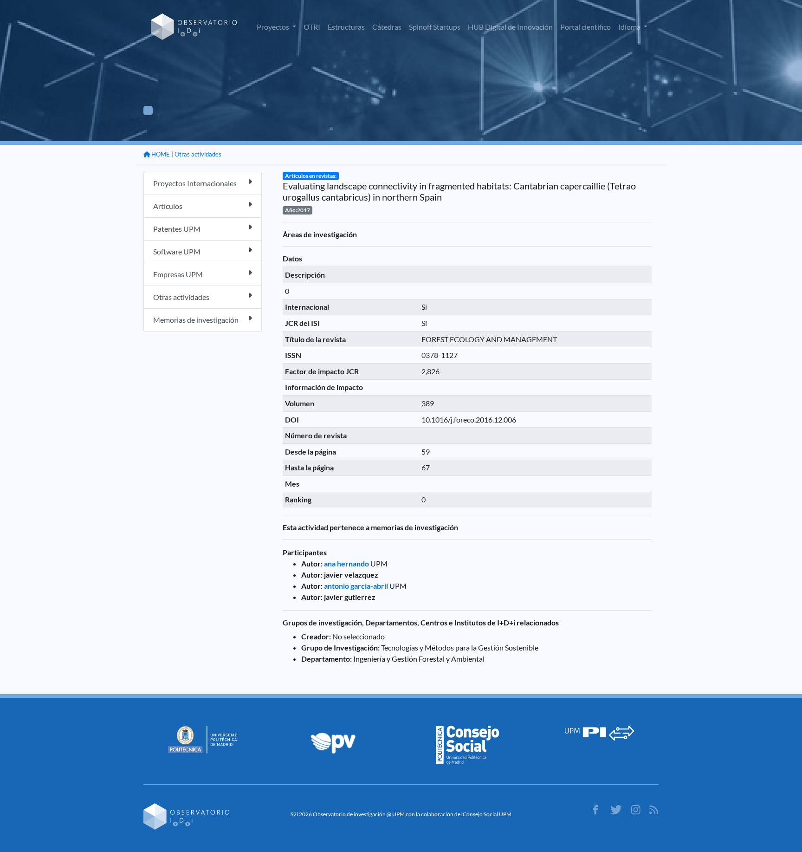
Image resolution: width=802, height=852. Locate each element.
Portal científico (585, 26)
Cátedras (386, 26)
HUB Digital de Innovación (510, 26)
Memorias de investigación (196, 319)
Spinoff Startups (434, 26)
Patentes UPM (176, 228)
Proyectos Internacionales (195, 183)
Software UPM (176, 251)
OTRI (312, 26)
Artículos (167, 206)
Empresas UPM (178, 274)
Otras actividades (198, 154)
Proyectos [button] (274, 26)
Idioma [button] (630, 26)
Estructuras (346, 26)
